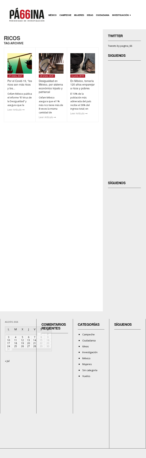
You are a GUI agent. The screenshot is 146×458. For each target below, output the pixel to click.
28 (34, 346)
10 (8, 340)
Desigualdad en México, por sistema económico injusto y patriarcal (51, 86)
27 (28, 346)
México (52, 15)
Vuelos (86, 376)
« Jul (7, 361)
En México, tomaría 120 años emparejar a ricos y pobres (82, 84)
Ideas (90, 15)
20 (28, 343)
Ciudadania (102, 15)
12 (22, 340)
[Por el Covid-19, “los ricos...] (19, 63)
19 (22, 343)
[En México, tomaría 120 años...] (82, 63)
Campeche (65, 15)
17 (8, 343)
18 (15, 343)
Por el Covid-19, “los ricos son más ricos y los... (19, 84)
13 (28, 340)
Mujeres (79, 15)
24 (8, 346)
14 (34, 340)
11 (15, 340)
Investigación (120, 15)
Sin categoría (89, 370)
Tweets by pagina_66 (120, 46)
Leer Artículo (14, 109)
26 (22, 346)
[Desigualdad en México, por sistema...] (51, 63)
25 (15, 346)
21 (34, 343)
